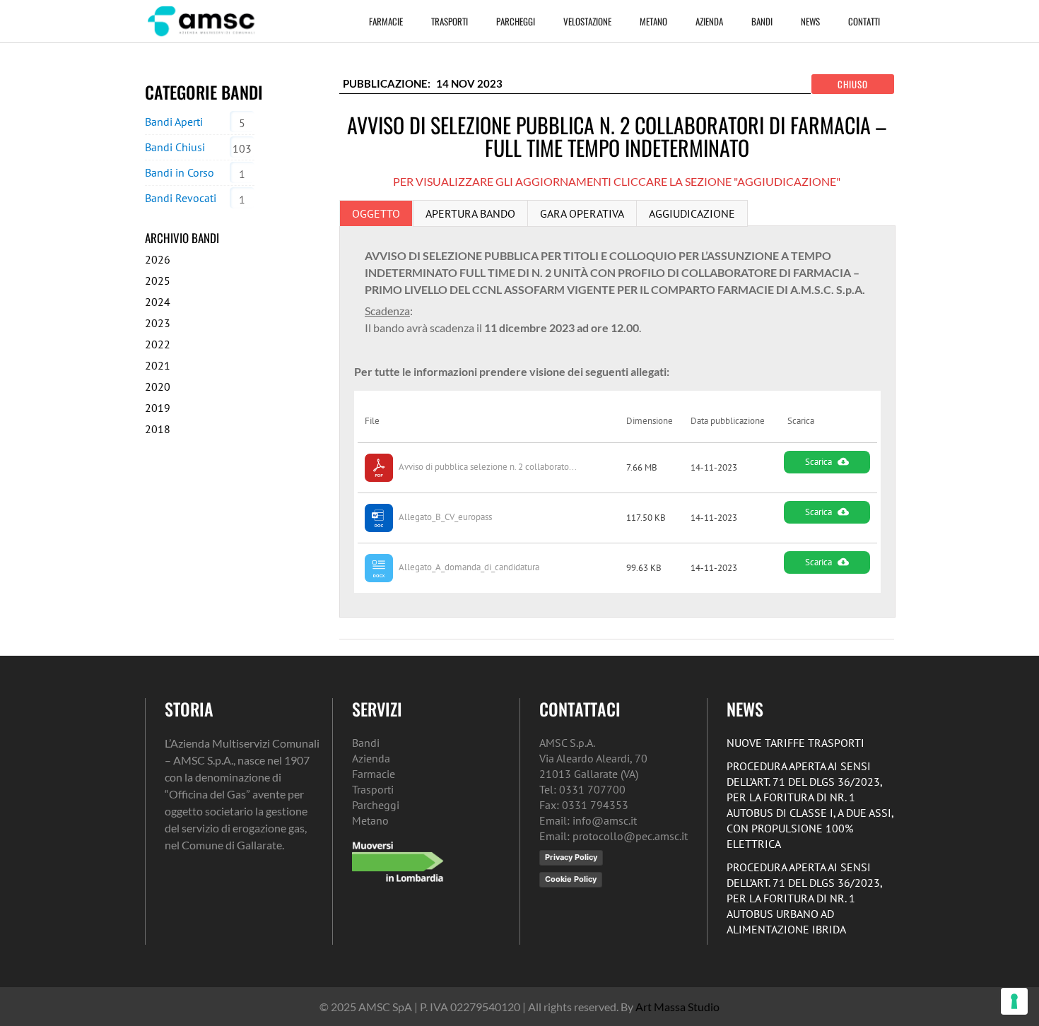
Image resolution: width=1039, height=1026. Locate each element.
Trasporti (449, 21)
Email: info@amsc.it (588, 820)
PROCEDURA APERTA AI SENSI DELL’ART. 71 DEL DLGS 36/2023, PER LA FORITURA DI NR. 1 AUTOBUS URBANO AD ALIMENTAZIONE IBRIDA (804, 898)
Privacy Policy (571, 857)
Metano (653, 21)
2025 (157, 280)
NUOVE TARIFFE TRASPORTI (795, 743)
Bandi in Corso (179, 172)
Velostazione (587, 21)
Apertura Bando (470, 213)
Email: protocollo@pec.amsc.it (613, 836)
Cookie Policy (571, 879)
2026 (157, 259)
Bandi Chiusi (175, 147)
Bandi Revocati (180, 198)
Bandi (762, 21)
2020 (157, 386)
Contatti (864, 21)
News (810, 21)
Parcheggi (515, 21)
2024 (157, 302)
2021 (157, 365)
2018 (157, 429)
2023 (157, 323)
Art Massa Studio (677, 1006)
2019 (157, 408)
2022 (157, 344)
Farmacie (386, 21)
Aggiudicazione (692, 213)
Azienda (709, 21)
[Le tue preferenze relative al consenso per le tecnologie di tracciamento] (1014, 1001)
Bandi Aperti (174, 121)
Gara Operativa (582, 213)
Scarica (818, 462)
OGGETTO (376, 213)
